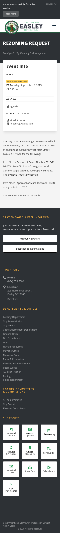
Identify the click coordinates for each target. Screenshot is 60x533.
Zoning (6, 376)
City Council (9, 404)
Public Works (10, 367)
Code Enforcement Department (20, 329)
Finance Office (10, 334)
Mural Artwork (17, 120)
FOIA (5, 342)
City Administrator (12, 321)
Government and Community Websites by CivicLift (26, 522)
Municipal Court (11, 355)
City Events (9, 325)
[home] (23, 27)
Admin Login (9, 525)
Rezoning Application (21, 123)
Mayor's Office (11, 351)
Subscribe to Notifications (30, 248)
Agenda (14, 106)
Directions (12, 299)
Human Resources (13, 346)
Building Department (14, 317)
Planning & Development (33, 53)
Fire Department (12, 338)
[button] (53, 26)
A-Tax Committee (12, 400)
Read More (11, 13)
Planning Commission (14, 408)
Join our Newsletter (30, 238)
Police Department (13, 380)
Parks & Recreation (13, 359)
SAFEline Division (12, 372)
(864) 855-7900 (15, 281)
